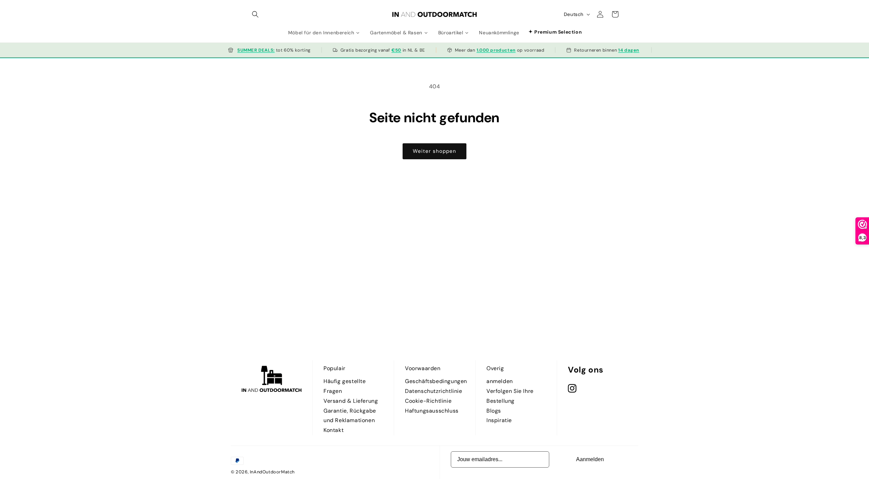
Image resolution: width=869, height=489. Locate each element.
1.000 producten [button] (496, 50)
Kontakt (333, 430)
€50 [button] (396, 50)
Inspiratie (499, 420)
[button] (255, 14)
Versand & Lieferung (350, 400)
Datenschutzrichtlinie (433, 391)
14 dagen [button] (628, 50)
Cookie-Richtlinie (428, 400)
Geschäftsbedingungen (436, 381)
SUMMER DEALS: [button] (256, 50)
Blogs (493, 410)
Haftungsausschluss (432, 410)
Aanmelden (590, 459)
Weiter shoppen (434, 151)
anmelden (499, 381)
